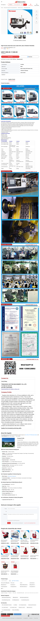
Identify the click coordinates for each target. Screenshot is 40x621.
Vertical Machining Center (6, 599)
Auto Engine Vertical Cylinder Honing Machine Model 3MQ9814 (25, 541)
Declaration (31, 618)
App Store (4, 614)
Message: (5, 514)
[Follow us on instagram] (35, 614)
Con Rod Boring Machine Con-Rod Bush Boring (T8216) (5, 556)
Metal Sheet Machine (23, 586)
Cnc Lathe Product (5, 607)
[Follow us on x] (33, 614)
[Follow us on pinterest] (38, 614)
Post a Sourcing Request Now (30, 522)
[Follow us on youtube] (36, 614)
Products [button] (10, 4)
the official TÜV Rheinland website (31, 434)
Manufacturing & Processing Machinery (10, 7)
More (2, 611)
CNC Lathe (12, 582)
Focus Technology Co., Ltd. (13, 618)
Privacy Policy (36, 618)
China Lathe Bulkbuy (15, 609)
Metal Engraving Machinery (6, 597)
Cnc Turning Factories (22, 604)
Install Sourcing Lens (6, 615)
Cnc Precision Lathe (13, 607)
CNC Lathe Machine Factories (6, 604)
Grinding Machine (13, 586)
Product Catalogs (16, 580)
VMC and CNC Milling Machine (6, 582)
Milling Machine (3, 584)
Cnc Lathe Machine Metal (6, 609)
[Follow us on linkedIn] (28, 615)
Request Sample (20, 59)
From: (6, 508)
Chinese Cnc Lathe (22, 607)
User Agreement (25, 618)
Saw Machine (13, 584)
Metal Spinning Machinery (24, 597)
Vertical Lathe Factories (32, 604)
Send (9, 522)
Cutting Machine (32, 586)
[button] (1, 1)
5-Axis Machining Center (25, 599)
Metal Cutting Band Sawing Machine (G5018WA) (4, 541)
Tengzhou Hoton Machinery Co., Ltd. (9, 47)
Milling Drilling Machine (23, 584)
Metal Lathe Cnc (29, 607)
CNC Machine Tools (27, 7)
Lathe (21, 582)
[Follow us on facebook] (32, 614)
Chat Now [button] (30, 56)
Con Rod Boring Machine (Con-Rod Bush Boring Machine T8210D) (15, 556)
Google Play (10, 614)
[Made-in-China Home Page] (20, 2)
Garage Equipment (4, 586)
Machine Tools (20, 7)
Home (2, 7)
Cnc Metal (15, 604)
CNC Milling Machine (15, 599)
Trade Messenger (17, 614)
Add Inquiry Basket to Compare (20, 40)
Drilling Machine (32, 584)
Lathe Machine (31, 582)
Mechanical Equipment (12, 476)
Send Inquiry (10, 56)
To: (6, 511)
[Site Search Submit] (25, 5)
